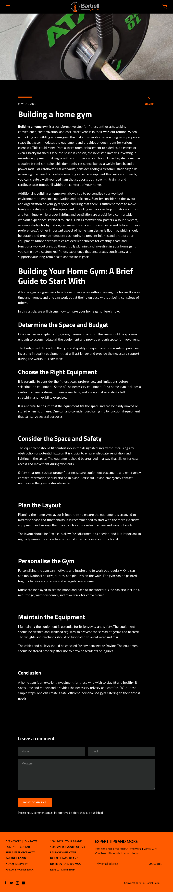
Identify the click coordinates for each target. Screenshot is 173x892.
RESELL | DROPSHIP (62, 869)
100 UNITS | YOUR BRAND (66, 841)
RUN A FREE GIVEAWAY (20, 852)
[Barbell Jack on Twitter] (11, 883)
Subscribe (156, 864)
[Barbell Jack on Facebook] (5, 883)
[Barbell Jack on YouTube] (23, 883)
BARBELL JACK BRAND (64, 858)
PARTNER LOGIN (16, 858)
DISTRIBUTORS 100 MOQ (65, 863)
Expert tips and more (116, 841)
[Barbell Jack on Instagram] (17, 883)
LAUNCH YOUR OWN (63, 852)
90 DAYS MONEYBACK (20, 869)
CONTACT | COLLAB (18, 846)
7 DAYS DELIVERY (17, 863)
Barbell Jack (152, 882)
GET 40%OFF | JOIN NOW (21, 841)
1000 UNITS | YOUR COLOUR (67, 846)
